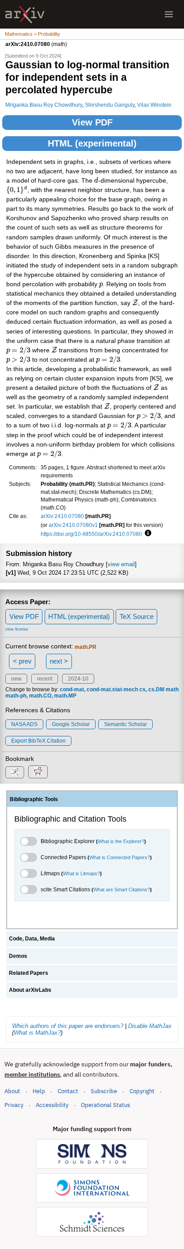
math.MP (65, 696)
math (172, 689)
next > (59, 661)
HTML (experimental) (92, 143)
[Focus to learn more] (146, 534)
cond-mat (72, 689)
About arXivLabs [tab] (30, 990)
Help (39, 1091)
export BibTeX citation (38, 741)
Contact (68, 1091)
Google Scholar (71, 724)
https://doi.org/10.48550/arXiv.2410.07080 (91, 534)
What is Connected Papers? (119, 857)
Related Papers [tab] (28, 973)
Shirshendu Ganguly (109, 105)
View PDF (92, 122)
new (16, 679)
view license (16, 629)
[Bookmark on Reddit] (38, 771)
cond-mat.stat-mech (112, 689)
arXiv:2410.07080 (62, 516)
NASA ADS (24, 724)
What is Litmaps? (81, 873)
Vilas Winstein (154, 105)
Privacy (13, 1105)
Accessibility (52, 1105)
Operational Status (105, 1105)
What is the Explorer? (121, 841)
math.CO (40, 696)
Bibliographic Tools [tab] (34, 799)
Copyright (142, 1091)
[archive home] (24, 14)
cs (142, 689)
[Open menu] (169, 14)
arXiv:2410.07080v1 (73, 525)
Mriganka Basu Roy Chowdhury (43, 105)
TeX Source (137, 616)
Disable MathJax (149, 1026)
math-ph (15, 696)
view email (121, 564)
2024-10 (78, 679)
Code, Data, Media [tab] (32, 938)
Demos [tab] (18, 956)
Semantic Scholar (125, 724)
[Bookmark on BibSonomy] (14, 772)
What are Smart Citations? (121, 889)
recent (44, 679)
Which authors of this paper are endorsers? (67, 1026)
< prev (22, 661)
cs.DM (156, 689)
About (12, 1091)
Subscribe (104, 1091)
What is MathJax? (37, 1032)
